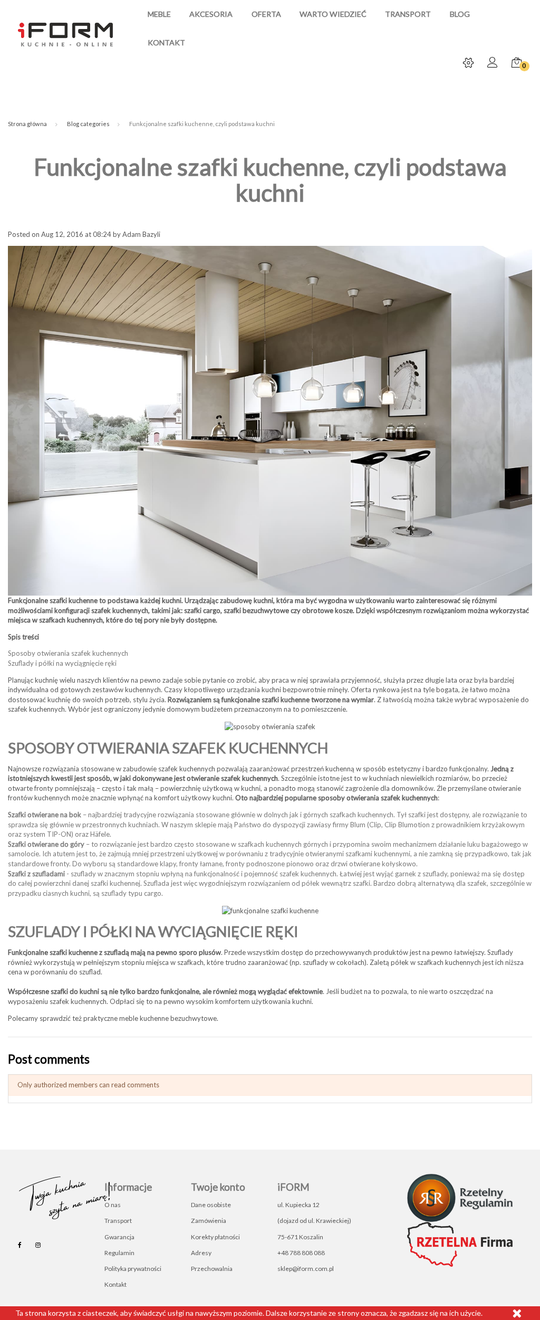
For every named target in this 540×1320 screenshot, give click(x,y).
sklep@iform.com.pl (305, 1269)
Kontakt (166, 42)
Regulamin (119, 1253)
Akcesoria (211, 14)
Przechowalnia (212, 1269)
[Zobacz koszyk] (517, 63)
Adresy (201, 1253)
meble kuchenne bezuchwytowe (168, 1018)
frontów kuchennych (39, 797)
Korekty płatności (215, 1237)
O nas (112, 1205)
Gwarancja (119, 1237)
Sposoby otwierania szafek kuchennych (68, 653)
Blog (460, 14)
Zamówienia (208, 1221)
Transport (408, 14)
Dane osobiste (211, 1205)
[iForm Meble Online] (65, 34)
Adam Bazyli (141, 234)
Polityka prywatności (132, 1269)
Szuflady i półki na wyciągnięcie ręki (62, 663)
